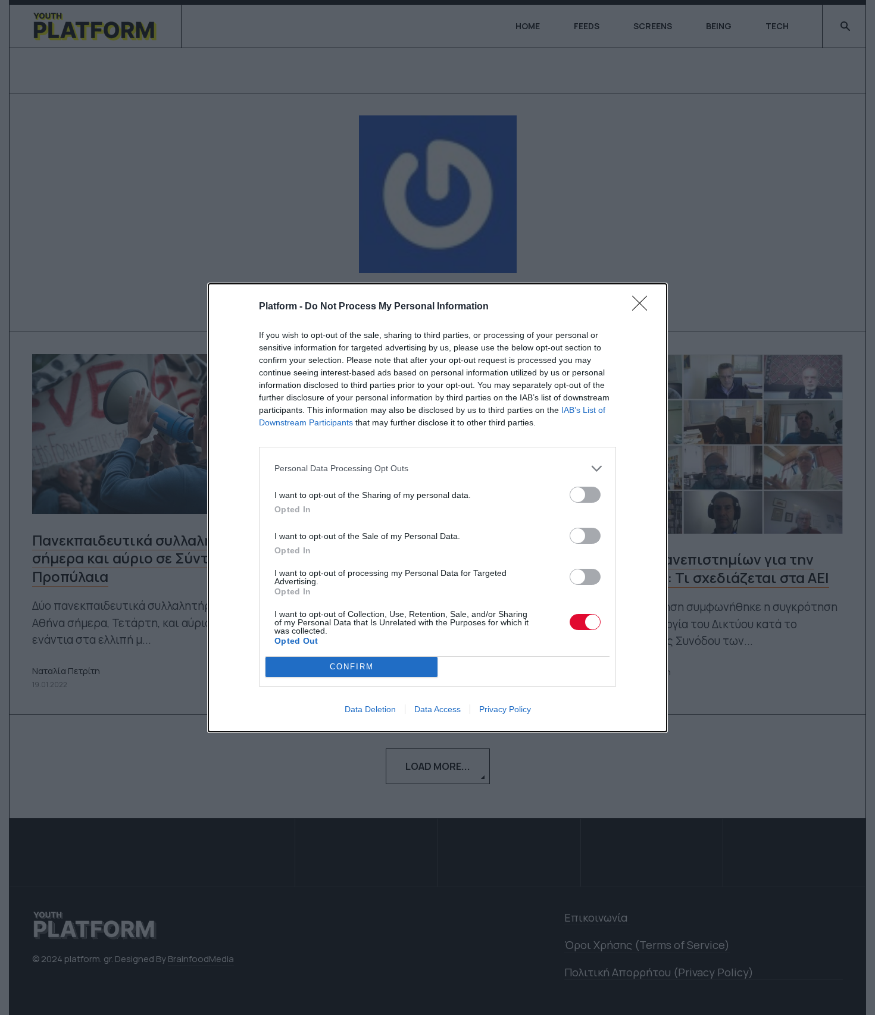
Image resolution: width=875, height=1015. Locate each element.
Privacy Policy (505, 709)
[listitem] (437, 468)
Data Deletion (370, 709)
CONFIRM (352, 666)
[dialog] (437, 508)
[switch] (585, 495)
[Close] (643, 307)
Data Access (437, 709)
